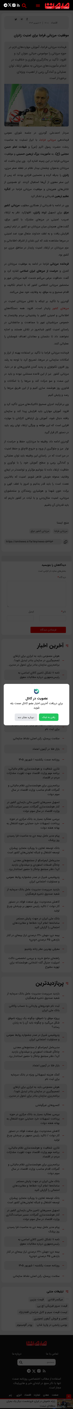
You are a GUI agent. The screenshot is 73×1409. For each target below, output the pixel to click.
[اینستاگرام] (14, 6)
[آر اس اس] (18, 6)
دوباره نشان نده (26, 717)
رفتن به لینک (48, 717)
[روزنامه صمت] (57, 5)
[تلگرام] (5, 6)
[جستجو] (24, 5)
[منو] (38, 6)
